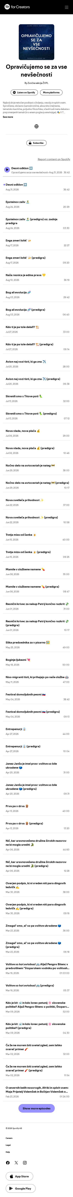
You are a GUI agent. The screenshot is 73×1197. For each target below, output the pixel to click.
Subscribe (38, 143)
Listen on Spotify (26, 92)
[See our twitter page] (16, 1163)
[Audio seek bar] (37, 176)
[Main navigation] (66, 7)
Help (8, 1152)
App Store (22, 1176)
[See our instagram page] (25, 1163)
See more (8, 116)
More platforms (51, 92)
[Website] (36, 126)
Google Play (23, 1188)
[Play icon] (7, 170)
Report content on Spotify (54, 159)
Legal (8, 1145)
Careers (9, 1138)
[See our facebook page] (8, 1163)
